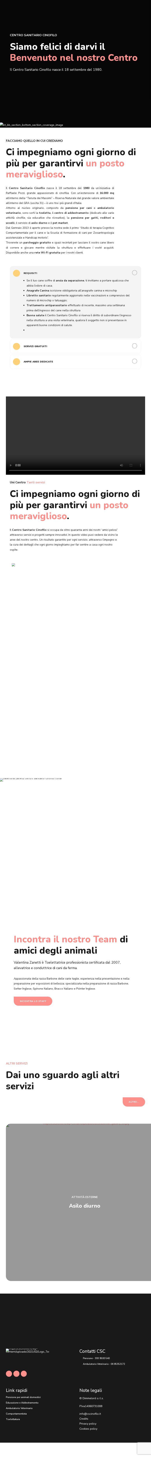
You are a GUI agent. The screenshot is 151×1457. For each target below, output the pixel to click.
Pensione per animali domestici (23, 1397)
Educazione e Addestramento (22, 1402)
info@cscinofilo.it (90, 1414)
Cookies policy (88, 1429)
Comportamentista (16, 1413)
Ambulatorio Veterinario (19, 1408)
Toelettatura (13, 1419)
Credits (83, 1419)
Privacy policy (87, 1424)
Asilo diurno (84, 1206)
